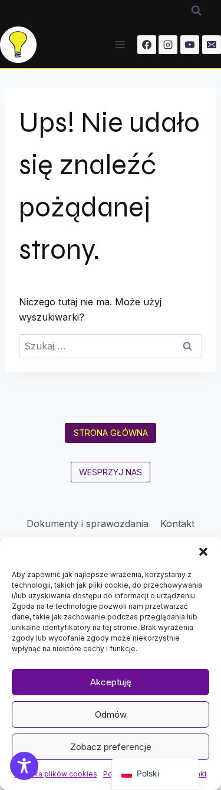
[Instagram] (168, 44)
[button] (203, 552)
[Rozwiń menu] (120, 44)
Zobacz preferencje (110, 746)
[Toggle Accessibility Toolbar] (24, 766)
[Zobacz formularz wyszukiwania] (196, 10)
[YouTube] (189, 44)
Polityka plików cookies (56, 773)
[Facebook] (146, 44)
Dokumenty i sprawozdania (88, 523)
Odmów (111, 714)
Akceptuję (110, 682)
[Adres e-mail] (211, 44)
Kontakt (177, 523)
